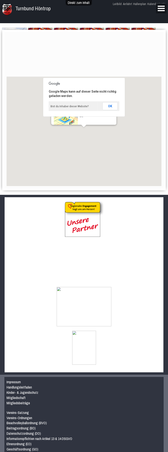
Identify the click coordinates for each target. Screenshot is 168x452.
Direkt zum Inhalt (79, 2)
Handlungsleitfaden (19, 387)
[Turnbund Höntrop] (7, 13)
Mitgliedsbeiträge (18, 403)
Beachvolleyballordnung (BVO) (27, 422)
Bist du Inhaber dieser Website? (70, 106)
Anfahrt (127, 4)
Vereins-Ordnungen (19, 417)
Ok (110, 106)
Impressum (14, 382)
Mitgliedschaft (16, 397)
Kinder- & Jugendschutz (22, 392)
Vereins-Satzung (18, 412)
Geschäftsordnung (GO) (22, 449)
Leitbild (117, 4)
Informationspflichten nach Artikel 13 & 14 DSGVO (39, 438)
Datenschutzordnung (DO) (24, 433)
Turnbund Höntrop (33, 8)
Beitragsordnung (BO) (21, 428)
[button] (96, 138)
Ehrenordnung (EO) (19, 443)
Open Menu (161, 8)
